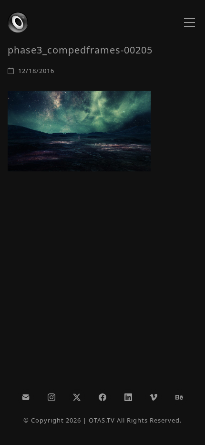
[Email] (26, 397)
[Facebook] (102, 397)
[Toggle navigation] (189, 22)
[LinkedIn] (128, 397)
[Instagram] (51, 397)
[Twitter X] (77, 397)
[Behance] (179, 397)
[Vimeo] (153, 397)
